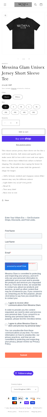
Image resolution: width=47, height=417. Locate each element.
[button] (5, 4)
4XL (24, 112)
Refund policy (37, 408)
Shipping (13, 88)
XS (6, 107)
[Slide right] (29, 59)
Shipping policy (36, 411)
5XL (33, 112)
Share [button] (7, 200)
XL (37, 107)
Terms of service (24, 411)
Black (7, 97)
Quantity (5, 118)
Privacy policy (12, 411)
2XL (6, 112)
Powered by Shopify (25, 408)
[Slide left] (18, 59)
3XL (15, 112)
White (17, 97)
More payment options (23, 144)
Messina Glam (14, 408)
